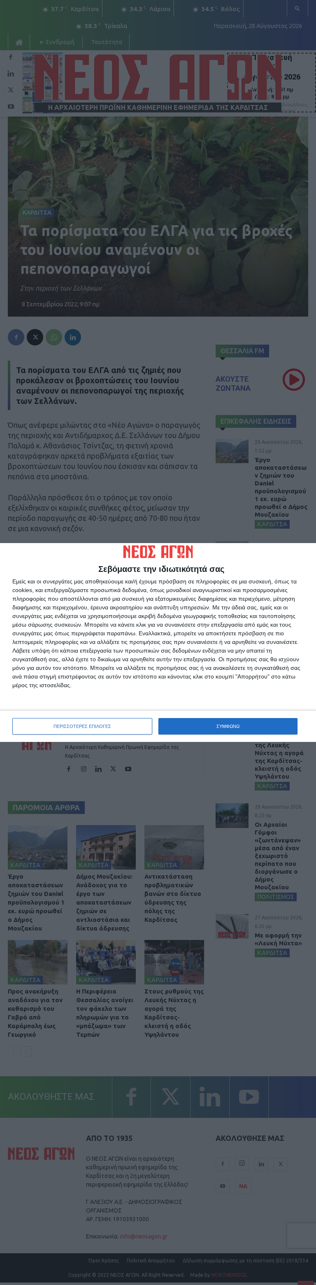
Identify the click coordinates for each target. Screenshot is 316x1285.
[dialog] (158, 642)
